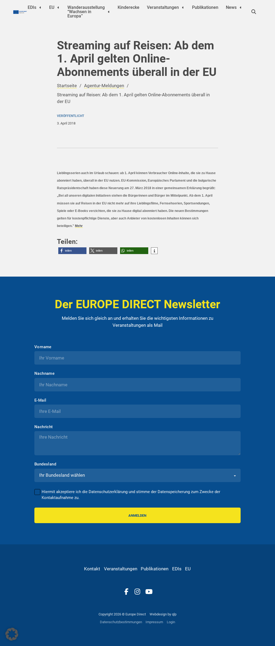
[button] (72, 250)
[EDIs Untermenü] (40, 7)
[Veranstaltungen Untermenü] (183, 7)
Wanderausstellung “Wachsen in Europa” (86, 12)
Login (171, 622)
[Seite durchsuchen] (254, 11)
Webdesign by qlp (163, 614)
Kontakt (92, 568)
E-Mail (40, 400)
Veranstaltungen (163, 7)
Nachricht (43, 427)
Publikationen (205, 7)
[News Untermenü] (240, 7)
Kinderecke (128, 7)
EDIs (32, 7)
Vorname (43, 347)
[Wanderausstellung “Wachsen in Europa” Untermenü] (108, 11)
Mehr (79, 226)
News (231, 7)
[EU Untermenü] (58, 7)
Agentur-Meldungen (104, 85)
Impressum (154, 622)
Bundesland (45, 464)
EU (51, 7)
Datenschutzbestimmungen (121, 622)
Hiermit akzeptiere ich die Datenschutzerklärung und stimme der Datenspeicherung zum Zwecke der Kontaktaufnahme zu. (131, 494)
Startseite (67, 85)
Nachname (44, 374)
